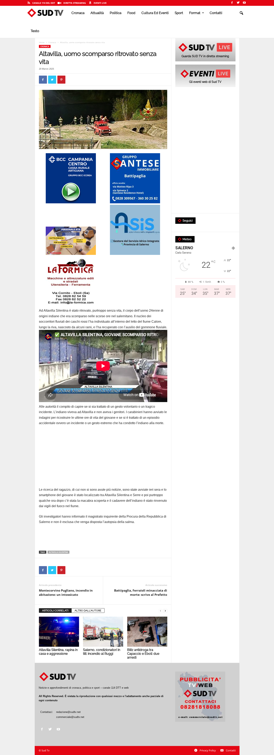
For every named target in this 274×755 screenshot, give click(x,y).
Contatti (216, 13)
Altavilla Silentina (58, 552)
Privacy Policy (208, 750)
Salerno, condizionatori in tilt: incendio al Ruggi (101, 652)
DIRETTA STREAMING (74, 2)
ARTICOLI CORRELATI (55, 610)
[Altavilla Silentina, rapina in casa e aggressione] (59, 632)
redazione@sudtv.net (68, 711)
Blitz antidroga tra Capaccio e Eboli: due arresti (143, 653)
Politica (115, 13)
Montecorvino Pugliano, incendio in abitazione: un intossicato (66, 592)
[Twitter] (238, 3)
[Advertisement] (103, 459)
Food (131, 13)
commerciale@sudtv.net (70, 717)
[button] (241, 13)
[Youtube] (244, 3)
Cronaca (77, 13)
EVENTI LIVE (100, 2)
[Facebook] (231, 3)
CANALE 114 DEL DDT (43, 2)
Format (194, 13)
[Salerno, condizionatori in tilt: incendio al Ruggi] (103, 632)
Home (42, 42)
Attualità (97, 13)
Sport (179, 13)
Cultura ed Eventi (155, 13)
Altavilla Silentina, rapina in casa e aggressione (58, 652)
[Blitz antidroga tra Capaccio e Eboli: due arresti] (147, 632)
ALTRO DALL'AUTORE (88, 610)
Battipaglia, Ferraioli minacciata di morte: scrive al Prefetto (140, 592)
